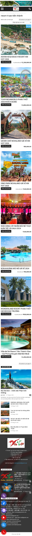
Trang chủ (3, 13)
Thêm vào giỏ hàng (6, 61)
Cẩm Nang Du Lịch (5, 388)
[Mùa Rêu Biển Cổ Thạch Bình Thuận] (5, 429)
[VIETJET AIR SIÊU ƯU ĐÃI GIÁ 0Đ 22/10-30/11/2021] (5, 421)
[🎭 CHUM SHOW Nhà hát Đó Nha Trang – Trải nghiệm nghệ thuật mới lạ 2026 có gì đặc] (7, 487)
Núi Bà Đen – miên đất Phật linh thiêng (13, 392)
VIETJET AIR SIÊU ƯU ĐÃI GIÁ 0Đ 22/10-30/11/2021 (20, 419)
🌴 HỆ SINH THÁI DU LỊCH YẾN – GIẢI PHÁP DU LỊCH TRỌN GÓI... (22, 474)
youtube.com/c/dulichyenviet (14, 524)
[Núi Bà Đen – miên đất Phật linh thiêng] (16, 379)
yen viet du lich (18, 480)
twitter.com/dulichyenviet (12, 523)
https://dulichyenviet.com (12, 519)
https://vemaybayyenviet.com (19, 512)
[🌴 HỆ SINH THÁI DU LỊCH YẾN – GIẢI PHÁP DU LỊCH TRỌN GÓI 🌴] (7, 476)
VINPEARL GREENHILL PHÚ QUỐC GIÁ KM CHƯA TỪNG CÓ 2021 (20, 403)
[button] (29, 9)
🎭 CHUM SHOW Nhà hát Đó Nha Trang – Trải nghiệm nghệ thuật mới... (22, 486)
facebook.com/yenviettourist (14, 521)
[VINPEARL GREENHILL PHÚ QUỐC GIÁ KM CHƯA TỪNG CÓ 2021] (5, 404)
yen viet (3, 395)
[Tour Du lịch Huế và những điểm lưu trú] (5, 413)
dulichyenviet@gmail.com (20, 463)
